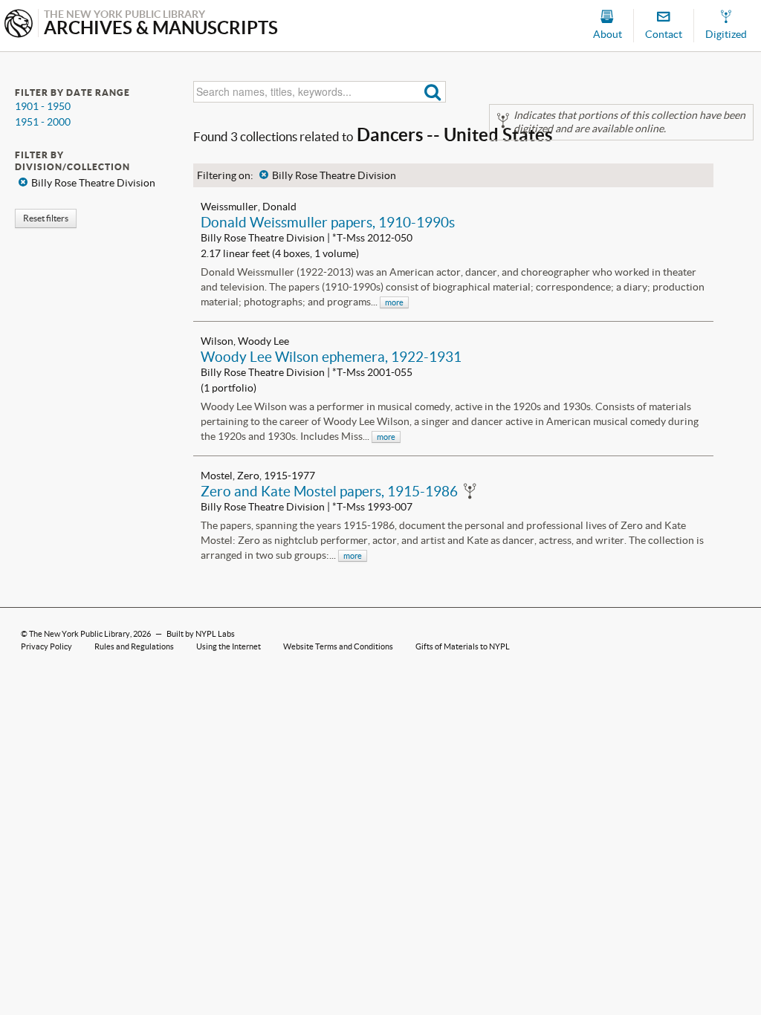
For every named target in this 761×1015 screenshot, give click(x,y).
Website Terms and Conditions (338, 646)
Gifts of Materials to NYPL (462, 646)
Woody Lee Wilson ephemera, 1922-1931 (331, 356)
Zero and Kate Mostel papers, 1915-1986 (329, 491)
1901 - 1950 (43, 106)
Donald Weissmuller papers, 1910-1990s (328, 222)
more (394, 302)
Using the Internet (228, 646)
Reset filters (45, 218)
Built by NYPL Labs (200, 633)
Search (433, 92)
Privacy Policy (46, 646)
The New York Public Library (79, 633)
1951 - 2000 (43, 122)
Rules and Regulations (134, 646)
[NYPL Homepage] (18, 25)
